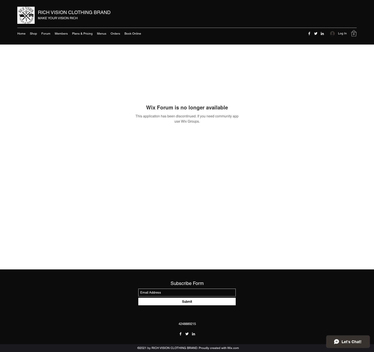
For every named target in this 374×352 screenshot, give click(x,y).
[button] (353, 33)
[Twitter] (316, 33)
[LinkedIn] (322, 33)
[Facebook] (309, 33)
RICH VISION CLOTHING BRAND (74, 12)
